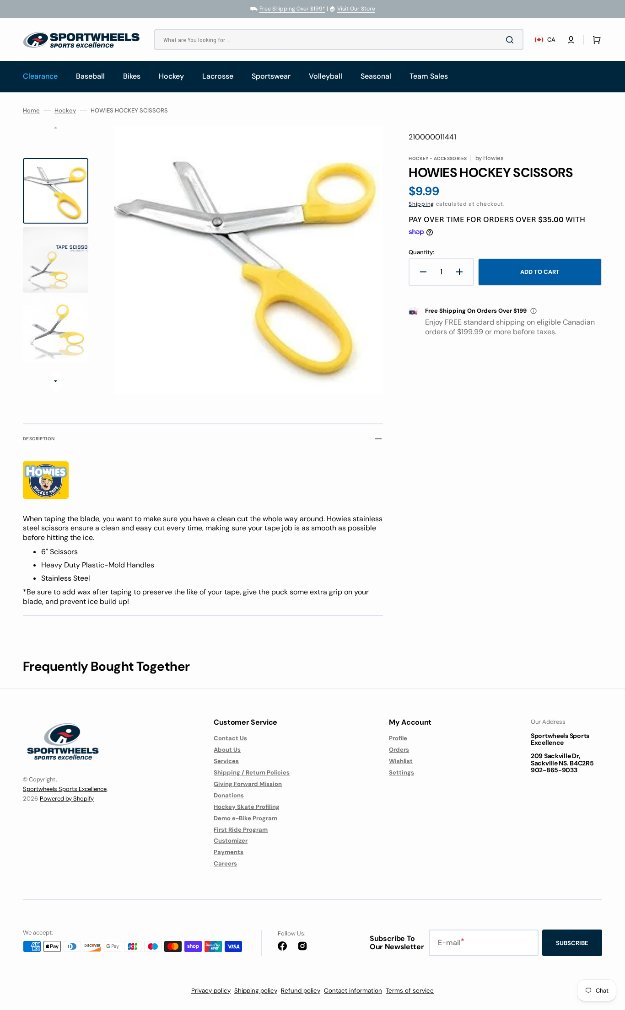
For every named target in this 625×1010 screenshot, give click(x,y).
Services (226, 761)
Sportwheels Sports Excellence (65, 789)
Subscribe (572, 943)
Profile (398, 738)
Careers (225, 863)
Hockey (65, 110)
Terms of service (410, 990)
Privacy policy (211, 990)
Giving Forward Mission (248, 784)
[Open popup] (533, 310)
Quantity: (421, 252)
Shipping (421, 204)
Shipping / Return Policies (252, 772)
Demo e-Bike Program (245, 818)
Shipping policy (255, 990)
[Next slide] (55, 382)
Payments (228, 852)
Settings (401, 772)
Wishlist (401, 761)
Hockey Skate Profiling (247, 807)
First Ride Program (241, 830)
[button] (571, 40)
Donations (229, 795)
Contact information (353, 990)
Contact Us (230, 738)
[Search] (511, 40)
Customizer (231, 840)
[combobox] (338, 39)
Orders (399, 749)
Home (31, 110)
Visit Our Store (356, 8)
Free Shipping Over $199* (292, 8)
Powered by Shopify (67, 798)
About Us (227, 749)
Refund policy (300, 990)
